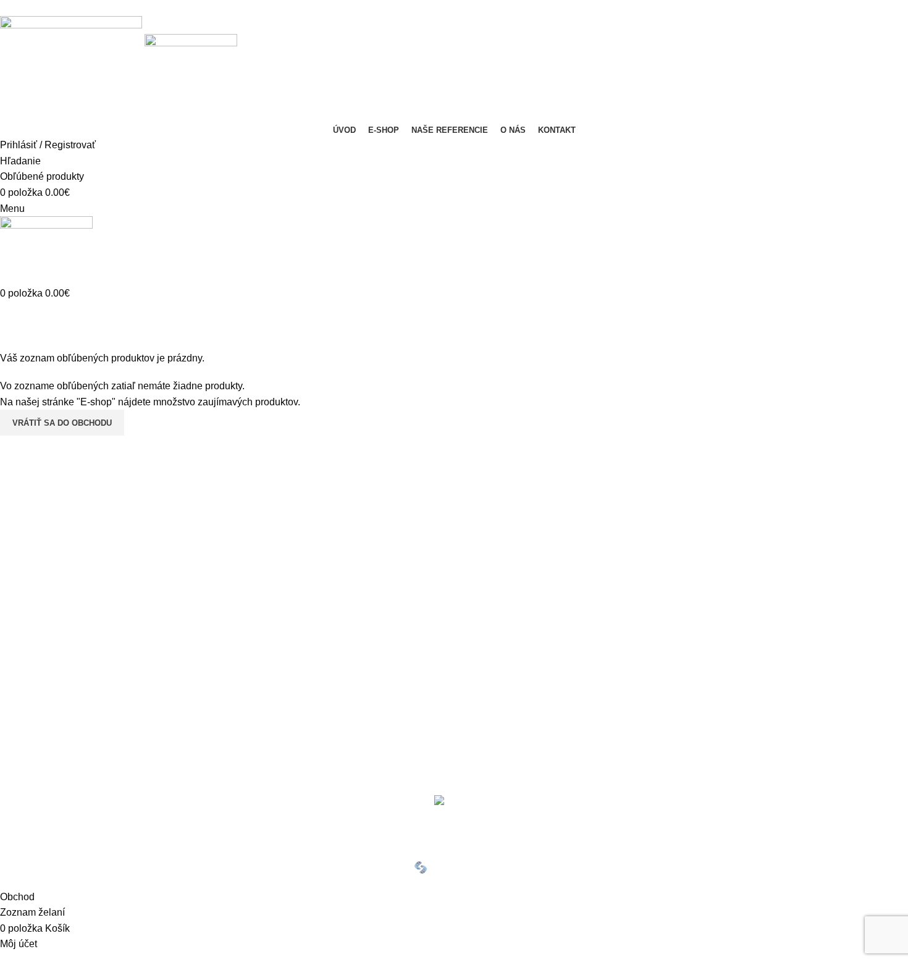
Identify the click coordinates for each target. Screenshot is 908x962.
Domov (13, 343)
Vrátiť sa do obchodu (62, 423)
